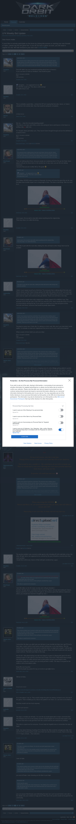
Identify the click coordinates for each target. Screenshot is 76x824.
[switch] (61, 410)
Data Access (38, 443)
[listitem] (38, 406)
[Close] (70, 381)
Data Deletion (28, 443)
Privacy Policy (48, 443)
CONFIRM (24, 436)
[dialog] (38, 412)
